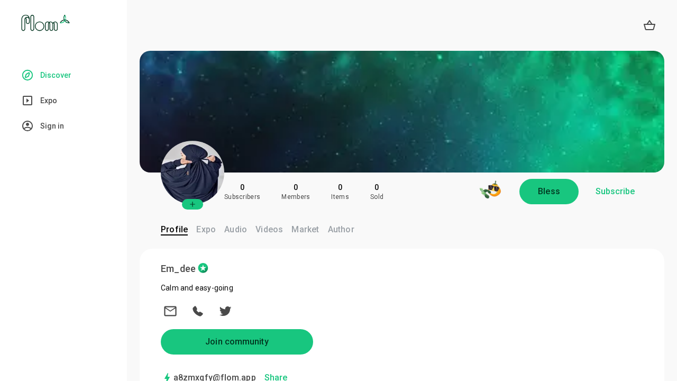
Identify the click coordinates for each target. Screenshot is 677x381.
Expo (206, 229)
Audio (235, 229)
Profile (174, 229)
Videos (269, 229)
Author (341, 229)
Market (305, 229)
